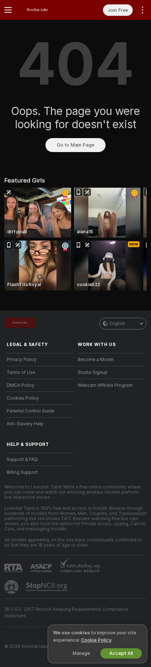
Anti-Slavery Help (25, 423)
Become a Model (96, 359)
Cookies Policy (23, 398)
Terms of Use (21, 372)
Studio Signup (93, 372)
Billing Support (22, 472)
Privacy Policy (22, 359)
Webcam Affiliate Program (105, 385)
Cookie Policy (96, 640)
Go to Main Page (75, 145)
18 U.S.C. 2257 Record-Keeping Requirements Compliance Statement (66, 613)
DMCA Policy (20, 385)
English (117, 323)
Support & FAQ (22, 459)
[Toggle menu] (8, 10)
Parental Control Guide (30, 411)
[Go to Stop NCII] (47, 587)
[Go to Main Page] (46, 10)
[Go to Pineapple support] (12, 587)
